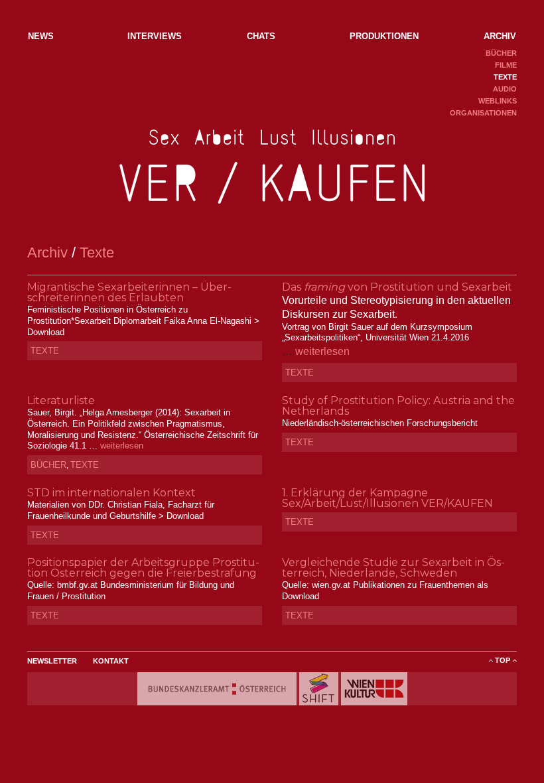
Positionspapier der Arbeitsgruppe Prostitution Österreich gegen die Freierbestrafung (143, 567)
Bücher (501, 53)
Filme (506, 65)
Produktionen (384, 36)
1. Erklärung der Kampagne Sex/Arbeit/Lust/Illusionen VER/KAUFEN (387, 498)
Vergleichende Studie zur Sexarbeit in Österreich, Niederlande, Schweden (393, 567)
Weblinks (497, 101)
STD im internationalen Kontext (111, 492)
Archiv (500, 36)
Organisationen (483, 113)
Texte (505, 77)
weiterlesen (322, 351)
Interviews (154, 36)
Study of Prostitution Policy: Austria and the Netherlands (398, 405)
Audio (505, 89)
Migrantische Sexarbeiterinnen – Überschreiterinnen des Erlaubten (129, 292)
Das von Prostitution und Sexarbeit (397, 287)
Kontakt (111, 661)
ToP (502, 660)
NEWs (41, 36)
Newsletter (52, 661)
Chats (261, 36)
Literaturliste (61, 400)
